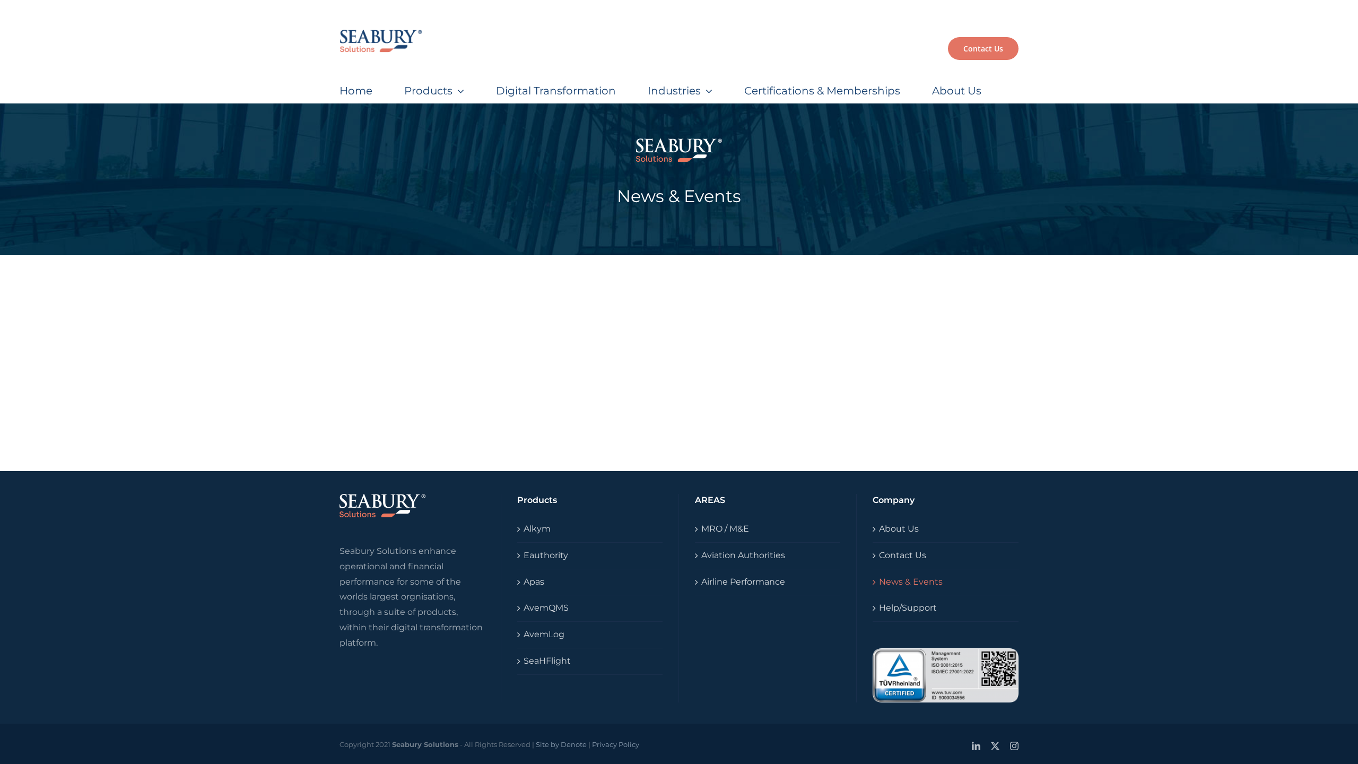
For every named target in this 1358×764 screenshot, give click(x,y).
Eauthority (546, 555)
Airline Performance (743, 582)
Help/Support (908, 608)
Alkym (537, 529)
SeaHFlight (547, 661)
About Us (899, 529)
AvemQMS (546, 608)
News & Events (911, 582)
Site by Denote (561, 744)
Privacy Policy (615, 744)
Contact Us (902, 555)
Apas (534, 582)
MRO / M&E (725, 529)
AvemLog (544, 634)
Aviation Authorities (743, 555)
